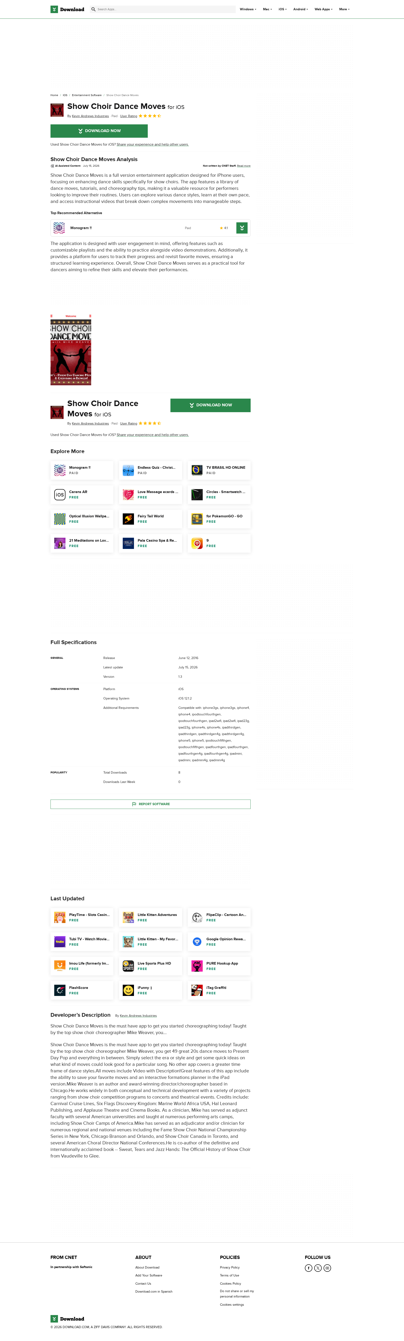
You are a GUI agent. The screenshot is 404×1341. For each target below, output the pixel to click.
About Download (147, 1267)
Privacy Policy (230, 1267)
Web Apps (322, 9)
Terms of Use (229, 1275)
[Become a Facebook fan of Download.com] (308, 1268)
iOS (281, 9)
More (343, 9)
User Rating (128, 116)
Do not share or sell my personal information (237, 1293)
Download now (103, 130)
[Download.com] (67, 9)
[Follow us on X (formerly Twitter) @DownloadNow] (318, 1268)
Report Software (154, 804)
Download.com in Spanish (154, 1292)
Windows (247, 9)
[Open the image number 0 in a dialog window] (70, 349)
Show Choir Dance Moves (125, 106)
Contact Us (143, 1283)
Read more (244, 165)
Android (299, 9)
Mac (266, 9)
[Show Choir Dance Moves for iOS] (57, 110)
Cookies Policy (230, 1283)
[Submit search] (93, 9)
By (88, 116)
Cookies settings (232, 1304)
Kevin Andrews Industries (138, 1016)
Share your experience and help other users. (153, 144)
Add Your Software (148, 1275)
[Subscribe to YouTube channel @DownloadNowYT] (327, 1268)
